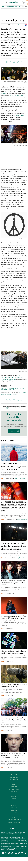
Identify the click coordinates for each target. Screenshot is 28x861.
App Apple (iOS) (14, 779)
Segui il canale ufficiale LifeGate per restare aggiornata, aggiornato (12, 377)
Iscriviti (12, 431)
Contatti (14, 808)
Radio (14, 784)
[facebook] (3, 853)
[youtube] (16, 853)
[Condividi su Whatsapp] (18, 62)
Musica (2, 478)
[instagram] (19, 853)
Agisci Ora (14, 796)
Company (14, 805)
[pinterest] (9, 853)
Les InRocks (20, 115)
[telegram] (25, 853)
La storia (14, 812)
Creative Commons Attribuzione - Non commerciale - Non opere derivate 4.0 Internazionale (13, 388)
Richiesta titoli (14, 789)
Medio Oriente (23, 393)
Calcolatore (14, 794)
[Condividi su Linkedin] (14, 62)
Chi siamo (14, 810)
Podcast (14, 787)
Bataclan (3, 94)
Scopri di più (18, 408)
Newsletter (14, 777)
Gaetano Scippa (17, 25)
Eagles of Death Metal (16, 96)
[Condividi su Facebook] (6, 62)
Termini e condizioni (14, 822)
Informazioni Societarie (14, 820)
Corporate (14, 791)
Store (7, 2)
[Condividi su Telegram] (21, 62)
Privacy (14, 817)
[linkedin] (22, 853)
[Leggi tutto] (26, 440)
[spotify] (12, 853)
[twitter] (6, 853)
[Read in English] (26, 25)
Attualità (14, 775)
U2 (12, 176)
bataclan (15, 395)
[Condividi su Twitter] (10, 62)
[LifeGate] (14, 2)
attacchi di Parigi (5, 395)
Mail (14, 815)
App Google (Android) (14, 782)
